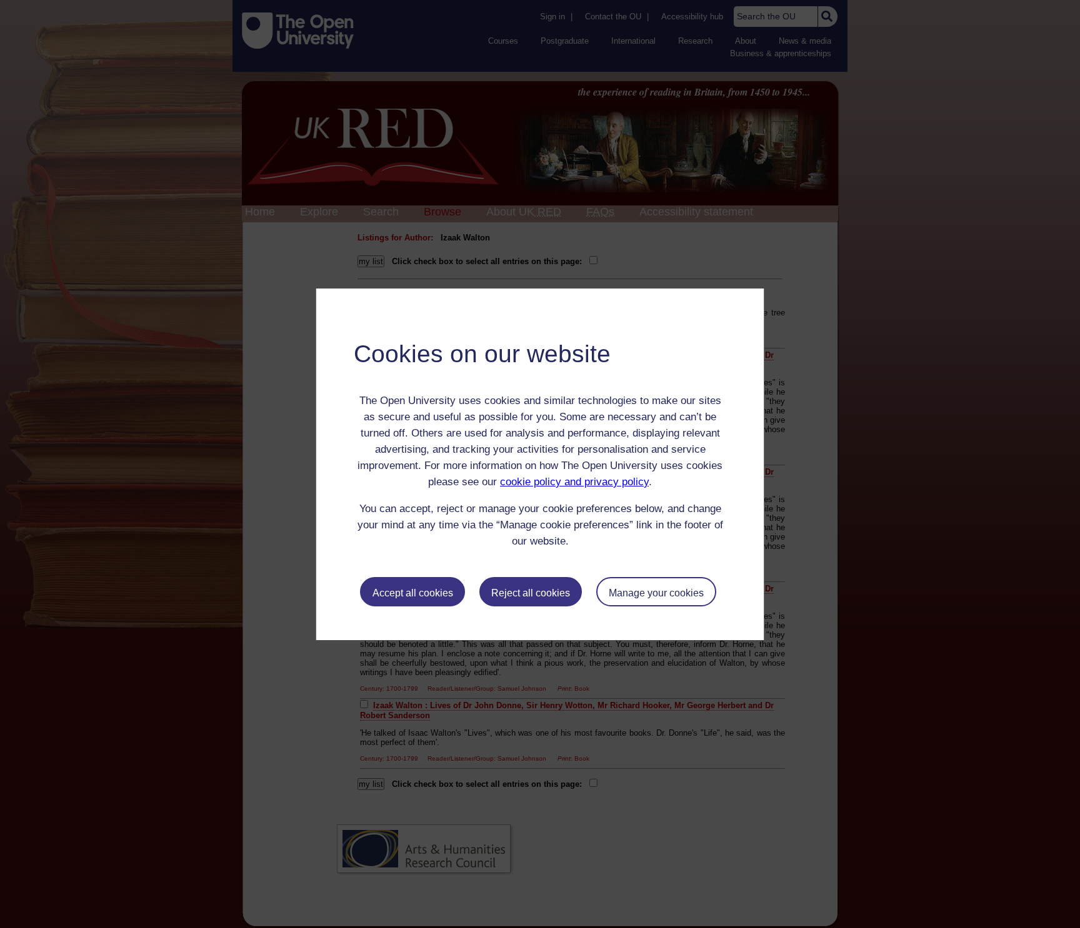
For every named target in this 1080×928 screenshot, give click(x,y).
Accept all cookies (412, 593)
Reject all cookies (530, 593)
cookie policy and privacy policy (574, 482)
